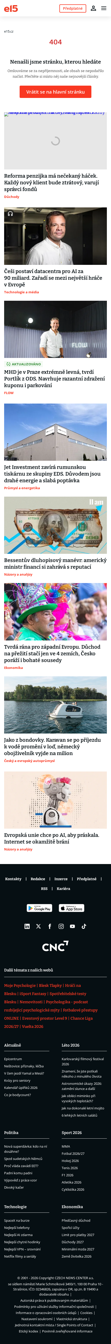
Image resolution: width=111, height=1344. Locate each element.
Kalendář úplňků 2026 (20, 1087)
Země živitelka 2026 (76, 1256)
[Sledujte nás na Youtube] (72, 926)
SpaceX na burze (16, 1220)
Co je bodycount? (17, 1094)
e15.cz (8, 31)
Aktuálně (12, 1045)
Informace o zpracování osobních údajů (46, 1312)
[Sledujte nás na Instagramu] (61, 926)
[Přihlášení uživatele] (93, 8)
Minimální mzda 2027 (78, 1249)
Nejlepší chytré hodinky (22, 1242)
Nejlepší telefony (17, 1227)
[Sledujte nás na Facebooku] (50, 926)
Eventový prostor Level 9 (44, 1018)
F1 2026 (67, 1175)
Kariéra (63, 889)
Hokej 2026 (70, 1160)
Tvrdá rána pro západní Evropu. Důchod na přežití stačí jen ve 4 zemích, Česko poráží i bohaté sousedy (52, 653)
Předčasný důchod (76, 1220)
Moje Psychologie (20, 985)
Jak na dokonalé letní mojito (83, 1108)
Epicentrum (13, 1059)
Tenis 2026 (70, 1168)
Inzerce (61, 879)
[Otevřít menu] (104, 8)
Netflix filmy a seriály (20, 1256)
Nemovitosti (31, 1002)
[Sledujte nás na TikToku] (84, 926)
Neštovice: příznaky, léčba (24, 1066)
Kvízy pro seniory (17, 1080)
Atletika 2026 (71, 1182)
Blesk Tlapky (50, 985)
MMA (66, 1146)
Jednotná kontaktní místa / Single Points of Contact (54, 1325)
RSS (44, 889)
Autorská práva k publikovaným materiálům (54, 1300)
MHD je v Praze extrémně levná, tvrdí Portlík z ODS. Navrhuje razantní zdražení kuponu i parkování (54, 378)
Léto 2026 (71, 1045)
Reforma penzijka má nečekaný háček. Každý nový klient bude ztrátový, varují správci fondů (51, 182)
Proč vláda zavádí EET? (21, 1166)
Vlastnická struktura (71, 1319)
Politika (11, 1132)
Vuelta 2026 (32, 1026)
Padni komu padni (18, 1173)
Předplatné (87, 879)
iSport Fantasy (33, 993)
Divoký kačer (14, 1187)
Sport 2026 (72, 1132)
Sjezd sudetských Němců (23, 1158)
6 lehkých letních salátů (79, 1115)
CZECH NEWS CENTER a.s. (74, 1278)
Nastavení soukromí (36, 1319)
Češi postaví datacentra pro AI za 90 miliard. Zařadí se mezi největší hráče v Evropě (53, 278)
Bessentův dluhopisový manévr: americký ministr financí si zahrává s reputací (55, 563)
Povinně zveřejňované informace (67, 1331)
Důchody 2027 (73, 1242)
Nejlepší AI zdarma (18, 1234)
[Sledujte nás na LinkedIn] (27, 926)
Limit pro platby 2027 (78, 1234)
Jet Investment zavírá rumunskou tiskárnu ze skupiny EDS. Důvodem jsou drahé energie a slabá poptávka (52, 474)
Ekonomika (72, 1207)
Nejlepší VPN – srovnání (22, 1249)
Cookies (86, 1312)
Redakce (38, 879)
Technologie (15, 1207)
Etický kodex (28, 1331)
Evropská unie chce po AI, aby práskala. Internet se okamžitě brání (51, 838)
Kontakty (13, 879)
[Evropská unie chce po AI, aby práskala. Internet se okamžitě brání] (55, 800)
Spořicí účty (71, 1227)
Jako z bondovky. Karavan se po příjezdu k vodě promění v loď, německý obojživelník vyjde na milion (52, 746)
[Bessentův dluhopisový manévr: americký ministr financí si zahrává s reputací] (55, 525)
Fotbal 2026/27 (73, 1153)
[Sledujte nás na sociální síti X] (38, 926)
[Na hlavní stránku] (11, 8)
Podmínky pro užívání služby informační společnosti (54, 1306)
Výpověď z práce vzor (20, 1180)
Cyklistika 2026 (73, 1189)
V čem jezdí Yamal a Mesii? (24, 1073)
